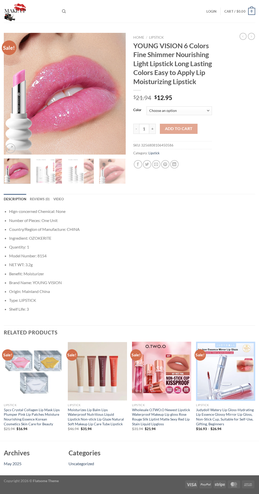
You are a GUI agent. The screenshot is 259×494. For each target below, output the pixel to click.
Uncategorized (81, 463)
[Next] (116, 94)
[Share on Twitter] (147, 164)
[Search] (64, 11)
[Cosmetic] (29, 11)
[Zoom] (10, 148)
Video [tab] (58, 199)
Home (138, 37)
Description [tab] (15, 199)
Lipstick (156, 37)
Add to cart (179, 128)
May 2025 (12, 463)
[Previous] (12, 94)
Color (137, 110)
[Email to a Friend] (156, 164)
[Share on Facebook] (138, 164)
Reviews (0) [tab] (40, 199)
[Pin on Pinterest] (165, 164)
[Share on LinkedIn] (174, 164)
